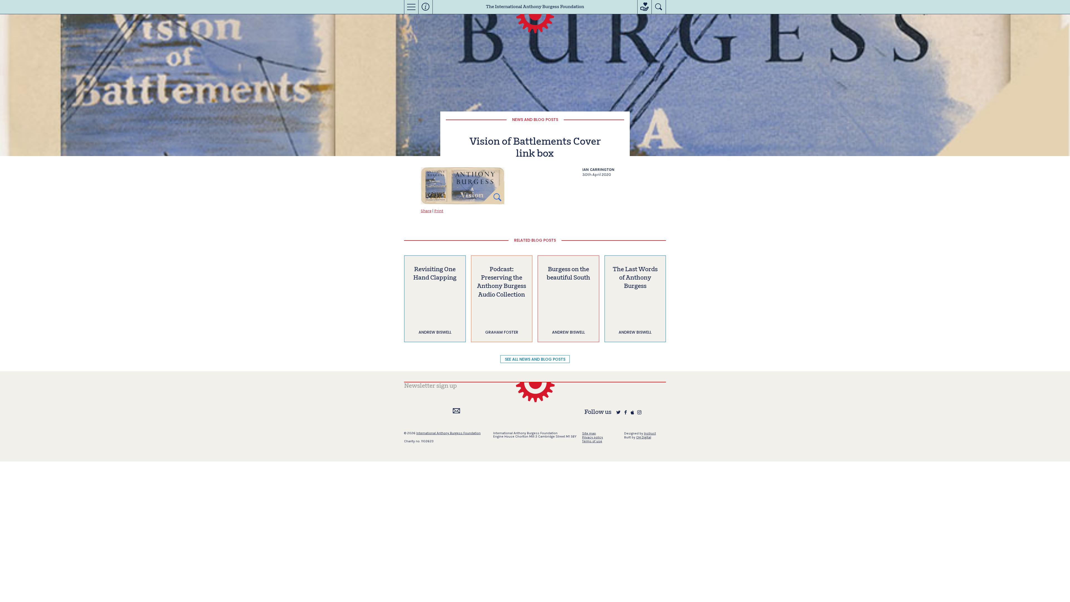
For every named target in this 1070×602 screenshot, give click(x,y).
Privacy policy (592, 437)
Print (438, 210)
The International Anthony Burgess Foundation (535, 7)
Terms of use (592, 441)
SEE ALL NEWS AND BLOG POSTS (535, 359)
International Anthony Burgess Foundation (448, 433)
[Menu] (411, 7)
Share (426, 210)
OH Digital (643, 437)
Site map (589, 433)
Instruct (650, 433)
